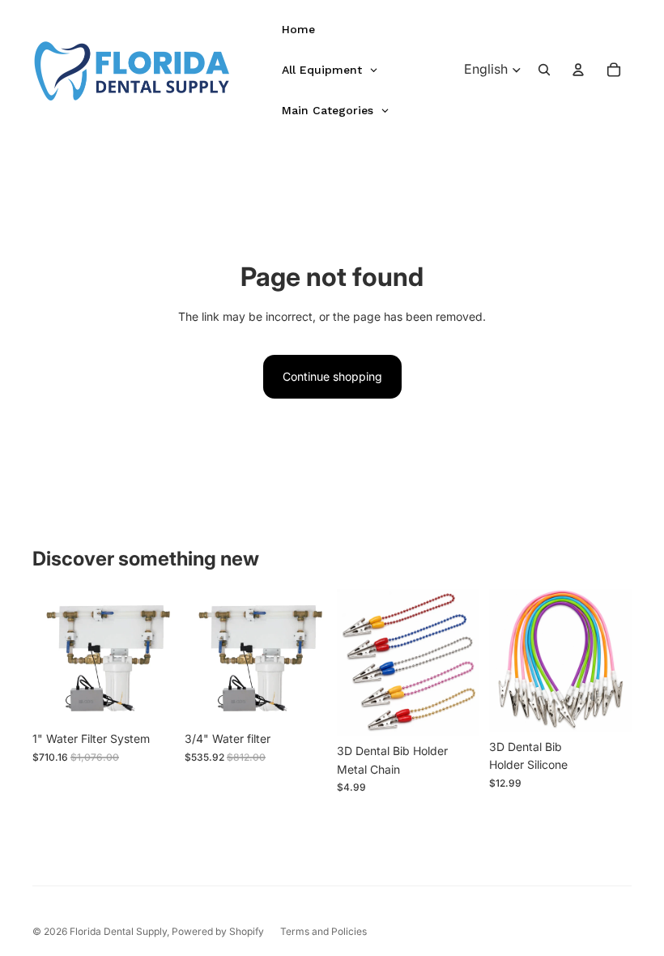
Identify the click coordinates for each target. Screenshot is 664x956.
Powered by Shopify (218, 931)
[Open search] (544, 69)
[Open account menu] (578, 69)
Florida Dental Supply (118, 931)
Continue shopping (332, 376)
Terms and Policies (323, 931)
